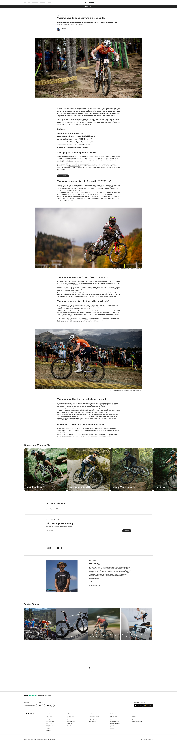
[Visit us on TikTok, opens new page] (61, 548)
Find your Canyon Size (93, 719)
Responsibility (49, 716)
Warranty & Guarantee (115, 723)
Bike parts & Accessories (137, 721)
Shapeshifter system (95, 414)
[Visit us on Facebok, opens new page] (47, 548)
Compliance (48, 728)
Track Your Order (113, 727)
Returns (112, 725)
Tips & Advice (70, 718)
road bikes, (89, 113)
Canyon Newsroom (50, 721)
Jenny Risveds (84, 192)
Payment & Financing (114, 721)
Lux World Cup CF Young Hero (76, 434)
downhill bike (107, 296)
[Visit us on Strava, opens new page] (58, 548)
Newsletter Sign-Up (31, 705)
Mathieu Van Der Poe (66, 305)
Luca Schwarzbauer (107, 194)
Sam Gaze (63, 311)
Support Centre (113, 716)
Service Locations (114, 718)
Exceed (110, 198)
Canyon (58, 15)
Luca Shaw (96, 289)
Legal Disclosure (49, 725)
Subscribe (127, 530)
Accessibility (48, 730)
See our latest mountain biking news (78, 15)
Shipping (112, 719)
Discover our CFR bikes (63, 175)
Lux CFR (70, 316)
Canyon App (69, 723)
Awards (47, 718)
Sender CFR (60, 167)
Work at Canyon (49, 719)
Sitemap (69, 725)
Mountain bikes (135, 719)
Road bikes (134, 716)
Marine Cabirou (75, 290)
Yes (50, 508)
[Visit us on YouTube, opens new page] (54, 548)
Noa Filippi (80, 194)
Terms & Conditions (50, 723)
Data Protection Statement (50, 534)
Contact (112, 728)
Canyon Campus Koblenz (72, 719)
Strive (116, 418)
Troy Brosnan (104, 287)
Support (49, 2)
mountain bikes (97, 113)
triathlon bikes (105, 113)
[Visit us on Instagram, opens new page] (50, 548)
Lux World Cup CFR (74, 166)
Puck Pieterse (65, 312)
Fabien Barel (70, 405)
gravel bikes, (113, 113)
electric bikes (65, 115)
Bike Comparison (92, 721)
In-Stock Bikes (92, 718)
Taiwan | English (147, 739)
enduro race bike (61, 416)
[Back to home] (88, 2)
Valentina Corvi (71, 194)
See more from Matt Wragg (94, 585)
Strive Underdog (106, 434)
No (57, 508)
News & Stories (65, 15)
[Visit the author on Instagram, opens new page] (90, 581)
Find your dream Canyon (94, 716)
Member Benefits (71, 721)
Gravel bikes (134, 718)
